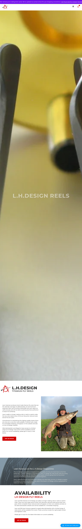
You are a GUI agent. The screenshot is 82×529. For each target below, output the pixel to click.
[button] (70, 525)
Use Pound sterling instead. (69, 2)
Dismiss (79, 2)
